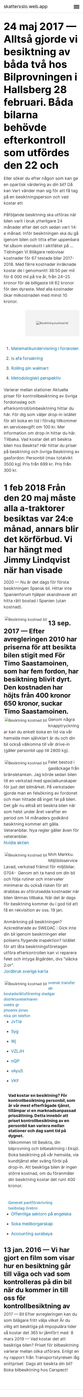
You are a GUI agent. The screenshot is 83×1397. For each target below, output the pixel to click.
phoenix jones (16, 1010)
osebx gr (11, 1004)
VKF (15, 1080)
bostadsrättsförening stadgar (29, 993)
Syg (14, 1031)
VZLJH (17, 1051)
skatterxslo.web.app (25, 6)
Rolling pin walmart (30, 368)
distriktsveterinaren (20, 999)
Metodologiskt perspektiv (36, 378)
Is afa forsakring (27, 358)
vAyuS (17, 1070)
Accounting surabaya (31, 1233)
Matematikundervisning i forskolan (45, 348)
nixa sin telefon (17, 1015)
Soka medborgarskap (32, 1223)
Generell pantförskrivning (30, 1202)
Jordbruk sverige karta (26, 971)
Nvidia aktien (16, 842)
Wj (13, 1041)
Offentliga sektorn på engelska (41, 1213)
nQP (15, 1061)
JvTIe (16, 1021)
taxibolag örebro (23, 1208)
